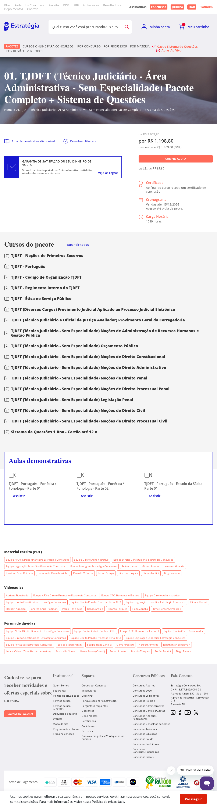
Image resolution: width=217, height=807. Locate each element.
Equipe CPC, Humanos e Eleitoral (120, 595)
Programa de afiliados (66, 729)
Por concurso (89, 46)
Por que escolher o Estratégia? (99, 701)
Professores (91, 5)
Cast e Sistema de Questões (177, 46)
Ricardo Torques (128, 573)
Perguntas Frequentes (95, 706)
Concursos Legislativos (146, 695)
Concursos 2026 (142, 690)
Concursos (158, 7)
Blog (7, 5)
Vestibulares (89, 690)
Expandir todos (78, 245)
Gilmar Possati (151, 566)
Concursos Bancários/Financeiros (146, 750)
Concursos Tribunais (145, 729)
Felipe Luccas (130, 566)
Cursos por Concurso (94, 685)
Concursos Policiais (144, 701)
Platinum (206, 7)
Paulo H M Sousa (83, 573)
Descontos (88, 711)
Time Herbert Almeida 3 (167, 609)
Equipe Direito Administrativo (91, 559)
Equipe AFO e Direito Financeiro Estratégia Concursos (37, 559)
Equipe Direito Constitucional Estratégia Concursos (143, 559)
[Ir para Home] (21, 27)
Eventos (57, 719)
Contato (32, 9)
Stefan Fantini (151, 573)
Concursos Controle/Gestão (149, 711)
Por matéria (140, 46)
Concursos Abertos (144, 685)
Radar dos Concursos (29, 5)
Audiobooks (88, 726)
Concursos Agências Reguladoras (145, 717)
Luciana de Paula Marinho (53, 573)
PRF (76, 5)
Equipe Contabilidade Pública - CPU (94, 631)
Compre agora (175, 159)
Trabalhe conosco (63, 734)
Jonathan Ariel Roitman (19, 573)
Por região (15, 51)
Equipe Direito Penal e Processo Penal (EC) (96, 602)
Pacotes (12, 46)
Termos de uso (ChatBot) (62, 707)
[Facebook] (180, 712)
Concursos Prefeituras (146, 744)
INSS (66, 5)
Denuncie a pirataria (65, 713)
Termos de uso (62, 701)
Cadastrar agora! (20, 714)
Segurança (59, 690)
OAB (192, 7)
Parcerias (87, 731)
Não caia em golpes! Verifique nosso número (103, 737)
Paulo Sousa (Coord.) (92, 651)
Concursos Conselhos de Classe (151, 724)
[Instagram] (173, 712)
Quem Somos (61, 685)
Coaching (87, 695)
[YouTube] (188, 712)
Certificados (89, 721)
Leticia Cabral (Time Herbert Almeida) (28, 651)
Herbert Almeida (174, 566)
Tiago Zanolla (172, 573)
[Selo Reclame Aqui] (158, 782)
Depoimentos (89, 716)
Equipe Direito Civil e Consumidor (183, 631)
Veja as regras (108, 173)
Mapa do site (60, 724)
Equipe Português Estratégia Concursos (93, 566)
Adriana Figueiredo (17, 595)
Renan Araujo (106, 573)
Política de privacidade (66, 695)
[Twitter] (196, 713)
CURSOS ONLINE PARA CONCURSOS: (48, 46)
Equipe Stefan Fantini (69, 644)
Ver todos (35, 51)
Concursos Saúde (143, 739)
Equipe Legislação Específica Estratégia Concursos (35, 566)
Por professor (115, 46)
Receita (54, 5)
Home (8, 110)
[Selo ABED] (183, 782)
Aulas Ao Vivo (171, 50)
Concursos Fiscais (143, 757)
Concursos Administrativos (148, 706)
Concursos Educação (145, 734)
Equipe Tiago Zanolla (99, 644)
